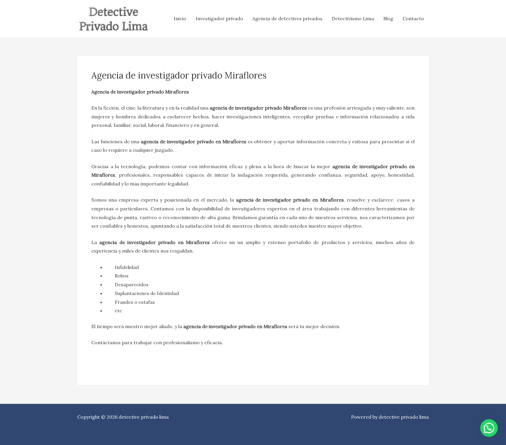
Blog (388, 18)
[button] (489, 428)
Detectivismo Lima (353, 18)
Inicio (180, 18)
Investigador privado (219, 18)
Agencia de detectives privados (287, 18)
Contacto (413, 18)
